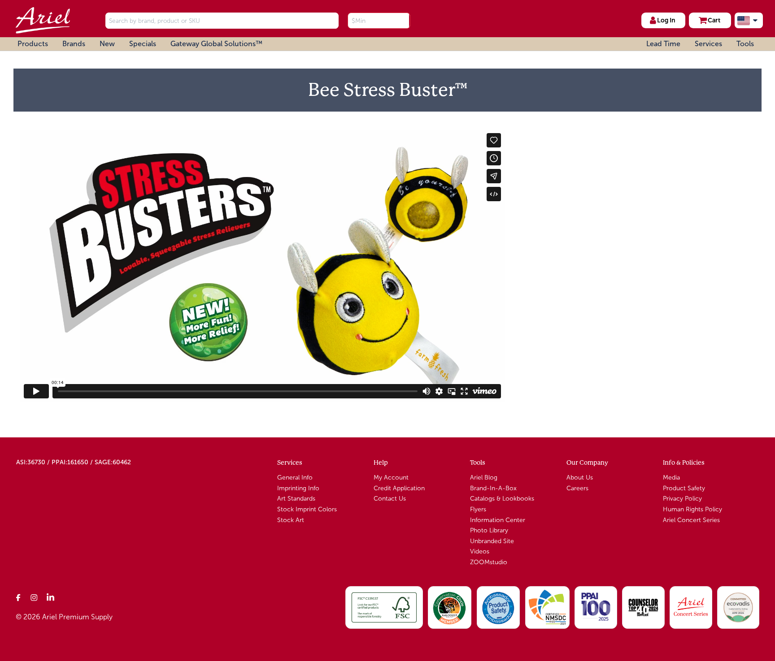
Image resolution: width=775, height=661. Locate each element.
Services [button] (708, 44)
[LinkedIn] (51, 597)
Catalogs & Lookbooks (502, 498)
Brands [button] (73, 44)
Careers (577, 488)
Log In (666, 20)
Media (671, 477)
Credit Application (399, 488)
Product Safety (684, 488)
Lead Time (663, 44)
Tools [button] (745, 44)
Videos (479, 551)
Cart (714, 20)
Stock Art (290, 520)
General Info (295, 477)
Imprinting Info (298, 488)
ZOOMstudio (488, 562)
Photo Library (489, 530)
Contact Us (390, 498)
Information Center (497, 520)
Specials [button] (142, 44)
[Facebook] (18, 597)
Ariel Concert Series (691, 520)
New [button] (107, 44)
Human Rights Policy (692, 509)
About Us (579, 477)
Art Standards (296, 498)
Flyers (478, 509)
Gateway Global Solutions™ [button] (216, 44)
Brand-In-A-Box (493, 488)
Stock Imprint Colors (307, 509)
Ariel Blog (483, 477)
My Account (391, 477)
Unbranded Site (492, 541)
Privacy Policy (682, 498)
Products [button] (32, 44)
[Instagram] (34, 597)
